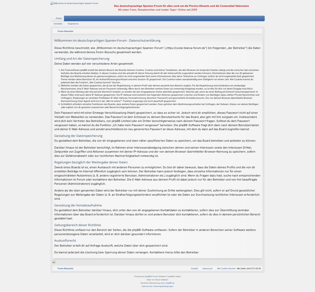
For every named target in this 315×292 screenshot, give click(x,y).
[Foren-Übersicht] (74, 3)
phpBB (148, 276)
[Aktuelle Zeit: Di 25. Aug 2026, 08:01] (259, 31)
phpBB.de (170, 283)
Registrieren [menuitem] (263, 19)
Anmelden (58, 24)
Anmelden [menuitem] (257, 19)
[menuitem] (251, 18)
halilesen (164, 280)
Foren (59, 18)
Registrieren (73, 24)
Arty (156, 280)
